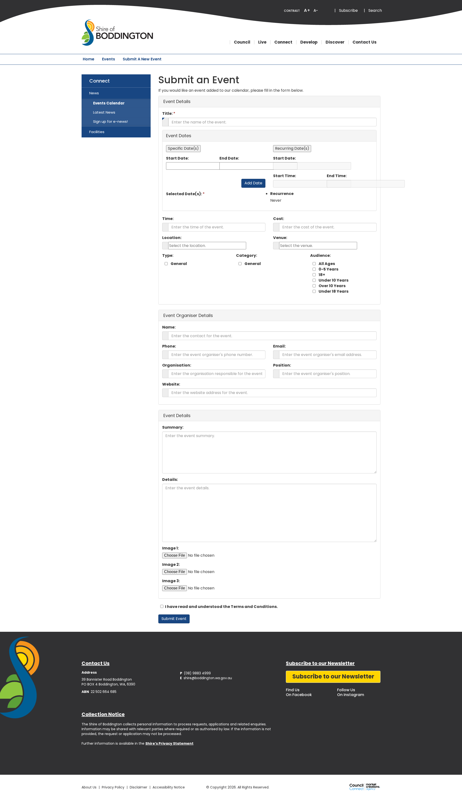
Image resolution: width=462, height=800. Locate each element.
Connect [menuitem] (99, 80)
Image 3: (171, 581)
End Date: (229, 158)
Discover (335, 42)
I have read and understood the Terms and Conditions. (221, 606)
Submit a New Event (142, 59)
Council (242, 42)
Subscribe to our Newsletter (333, 676)
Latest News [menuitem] (104, 112)
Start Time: (284, 176)
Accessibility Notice (169, 787)
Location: (171, 237)
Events (108, 59)
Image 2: (171, 564)
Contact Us (365, 42)
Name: (168, 327)
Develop (309, 42)
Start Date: (177, 158)
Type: (167, 255)
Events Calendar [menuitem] (109, 103)
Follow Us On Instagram (350, 692)
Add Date (253, 183)
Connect (283, 42)
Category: (246, 255)
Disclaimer (138, 787)
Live (262, 42)
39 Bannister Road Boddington (107, 679)
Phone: (169, 346)
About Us (89, 787)
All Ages (327, 263)
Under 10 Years (333, 280)
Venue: (280, 237)
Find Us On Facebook (299, 692)
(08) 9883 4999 (195, 673)
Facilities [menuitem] (96, 131)
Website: (171, 384)
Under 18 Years (333, 291)
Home (88, 59)
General (179, 263)
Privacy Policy (113, 787)
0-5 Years (328, 269)
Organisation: (176, 365)
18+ (322, 274)
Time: (167, 218)
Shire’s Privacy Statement (169, 743)
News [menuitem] (94, 93)
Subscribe (348, 10)
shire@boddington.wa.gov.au (206, 678)
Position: (282, 365)
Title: (168, 113)
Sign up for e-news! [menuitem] (110, 121)
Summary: (172, 427)
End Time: (336, 176)
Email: (279, 346)
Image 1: (170, 548)
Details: (170, 479)
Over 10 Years (332, 286)
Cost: (278, 218)
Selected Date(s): (185, 194)
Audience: (320, 255)
